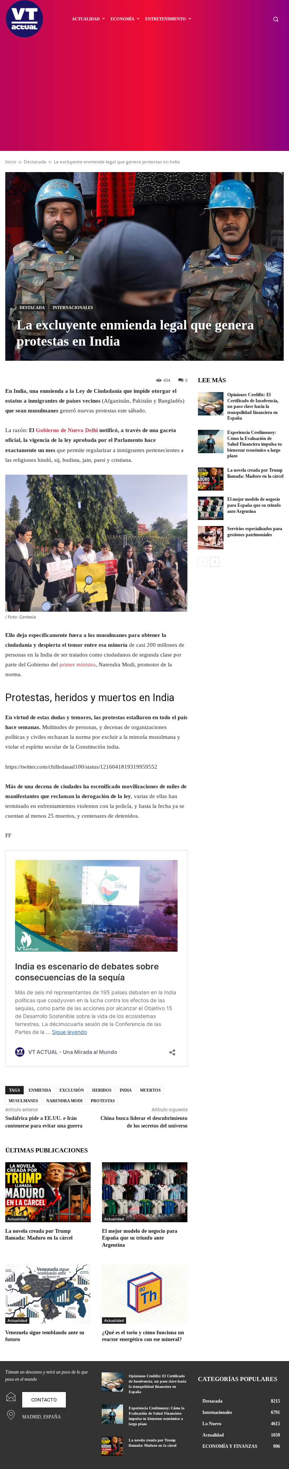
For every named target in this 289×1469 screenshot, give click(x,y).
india (126, 1090)
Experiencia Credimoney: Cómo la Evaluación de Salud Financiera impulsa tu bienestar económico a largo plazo (254, 444)
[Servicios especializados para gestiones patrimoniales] (211, 537)
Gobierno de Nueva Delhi (67, 430)
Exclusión (71, 1090)
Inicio (10, 161)
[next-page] (214, 562)
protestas (103, 1100)
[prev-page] (202, 562)
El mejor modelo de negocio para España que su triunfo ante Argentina (139, 1237)
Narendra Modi (64, 1100)
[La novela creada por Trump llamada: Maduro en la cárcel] (48, 1192)
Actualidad (17, 1218)
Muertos (150, 1090)
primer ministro (77, 664)
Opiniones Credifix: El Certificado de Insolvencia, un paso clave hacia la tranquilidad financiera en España (252, 406)
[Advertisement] (144, 94)
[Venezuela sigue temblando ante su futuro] (48, 1294)
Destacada (35, 161)
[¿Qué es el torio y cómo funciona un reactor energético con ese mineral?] (144, 1294)
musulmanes (23, 1100)
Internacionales (73, 307)
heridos (101, 1090)
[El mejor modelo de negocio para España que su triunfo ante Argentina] (144, 1192)
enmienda (40, 1090)
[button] (275, 19)
